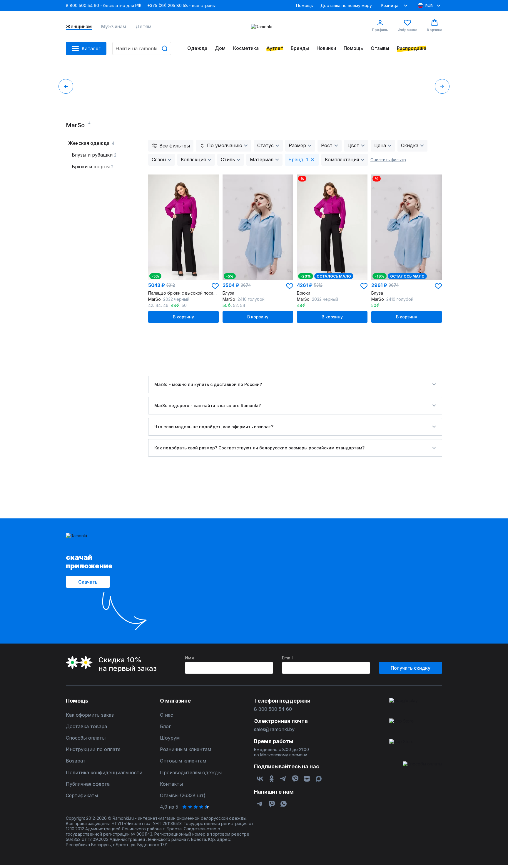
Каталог (91, 48)
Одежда (197, 48)
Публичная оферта (88, 784)
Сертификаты (82, 795)
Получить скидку (410, 668)
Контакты (171, 784)
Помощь (304, 5)
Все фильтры (174, 146)
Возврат (76, 761)
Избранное (407, 30)
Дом (220, 48)
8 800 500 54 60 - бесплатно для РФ (103, 5)
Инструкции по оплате (93, 749)
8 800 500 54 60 (273, 709)
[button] (215, 286)
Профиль (380, 30)
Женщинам (79, 26)
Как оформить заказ (90, 715)
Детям (143, 26)
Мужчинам (113, 26)
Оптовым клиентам (183, 761)
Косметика (246, 48)
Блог (165, 726)
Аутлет (274, 48)
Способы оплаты (86, 738)
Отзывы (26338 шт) (182, 795)
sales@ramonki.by (274, 729)
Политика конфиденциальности (104, 772)
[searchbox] (141, 48)
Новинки (326, 48)
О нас (166, 715)
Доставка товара (86, 726)
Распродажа (411, 48)
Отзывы (380, 48)
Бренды (300, 48)
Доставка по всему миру (346, 5)
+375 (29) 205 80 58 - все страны (181, 5)
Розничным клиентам (185, 749)
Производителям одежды (191, 772)
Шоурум (170, 738)
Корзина (434, 30)
